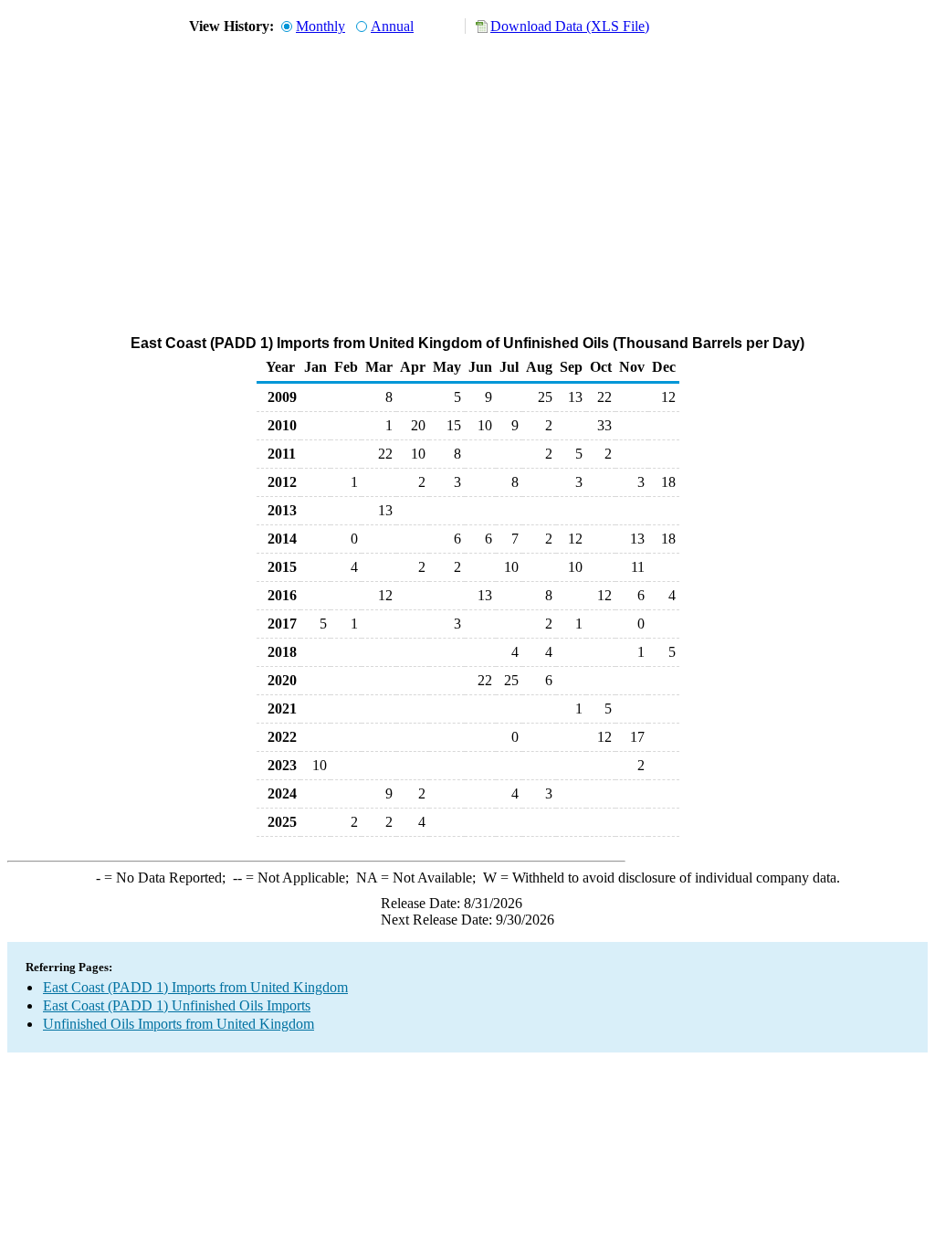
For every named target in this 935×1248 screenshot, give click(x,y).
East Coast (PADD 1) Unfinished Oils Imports (176, 1005)
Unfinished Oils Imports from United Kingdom (178, 1023)
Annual (392, 26)
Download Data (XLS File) (569, 26)
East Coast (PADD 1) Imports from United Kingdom (195, 987)
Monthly (320, 26)
